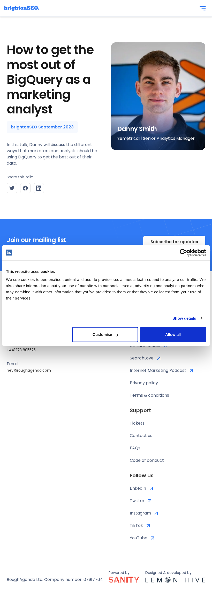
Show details (184, 318)
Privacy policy (144, 383)
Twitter (137, 501)
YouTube (138, 538)
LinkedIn (138, 488)
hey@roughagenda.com (29, 370)
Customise (102, 334)
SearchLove (142, 358)
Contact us (141, 436)
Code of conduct (147, 460)
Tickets (137, 423)
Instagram (140, 513)
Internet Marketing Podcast (158, 370)
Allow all (173, 334)
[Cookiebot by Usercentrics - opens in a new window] (183, 252)
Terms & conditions (149, 395)
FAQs (135, 448)
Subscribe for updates (174, 242)
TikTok (136, 525)
